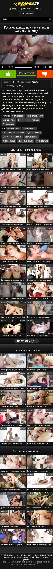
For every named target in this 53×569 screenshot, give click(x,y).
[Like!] (8, 74)
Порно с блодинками (35, 116)
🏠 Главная (13, 9)
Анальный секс (18, 116)
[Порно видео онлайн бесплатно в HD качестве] (26, 3)
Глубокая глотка (29, 129)
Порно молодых (33, 120)
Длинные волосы (34, 133)
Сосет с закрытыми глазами (13, 133)
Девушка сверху (31, 137)
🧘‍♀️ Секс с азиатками (26, 13)
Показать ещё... (26, 341)
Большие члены (9, 120)
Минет (20, 120)
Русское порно (8, 124)
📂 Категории (25, 9)
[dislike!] (45, 74)
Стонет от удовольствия (12, 137)
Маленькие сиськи (25, 141)
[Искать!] (50, 19)
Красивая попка (13, 129)
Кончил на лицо (9, 141)
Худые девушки (42, 141)
